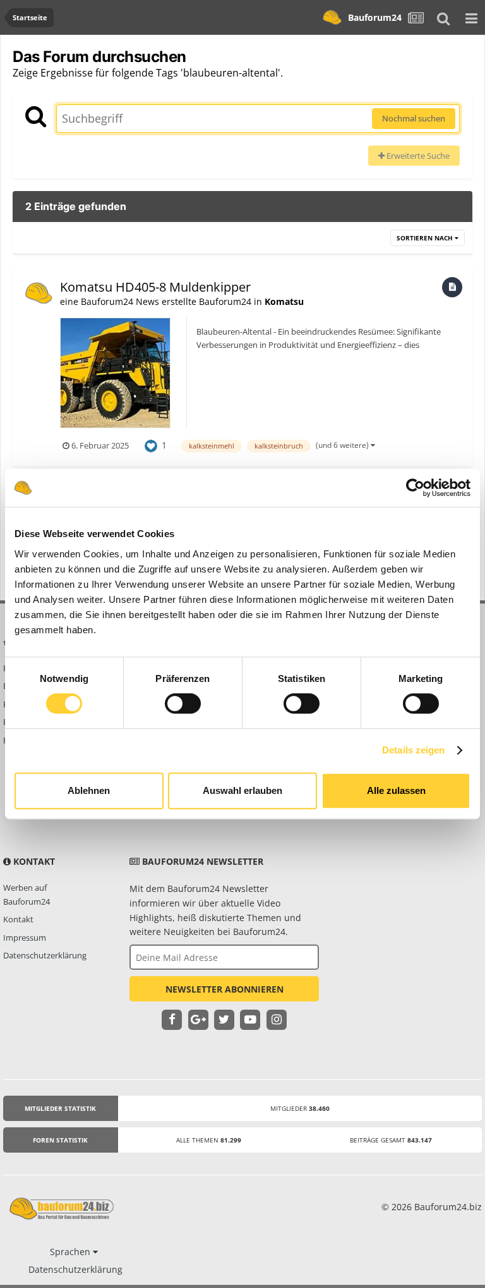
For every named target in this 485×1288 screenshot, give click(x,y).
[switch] (183, 703)
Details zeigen (413, 750)
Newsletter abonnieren (224, 989)
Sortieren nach (426, 237)
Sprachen (71, 1252)
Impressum (24, 937)
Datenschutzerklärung (45, 955)
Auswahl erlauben (242, 790)
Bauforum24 (375, 17)
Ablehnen (89, 790)
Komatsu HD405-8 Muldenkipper (155, 286)
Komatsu (284, 301)
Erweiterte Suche (417, 155)
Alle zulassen (396, 790)
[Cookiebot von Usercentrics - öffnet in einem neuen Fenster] (415, 487)
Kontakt (18, 919)
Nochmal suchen (413, 118)
